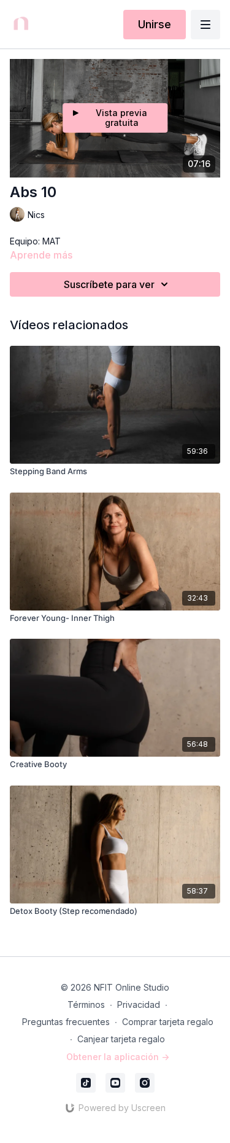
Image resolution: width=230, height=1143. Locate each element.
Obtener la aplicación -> (117, 1056)
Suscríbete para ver (109, 284)
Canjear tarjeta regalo (121, 1039)
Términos (86, 1004)
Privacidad (138, 1004)
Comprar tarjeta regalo (167, 1021)
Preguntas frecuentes (66, 1021)
